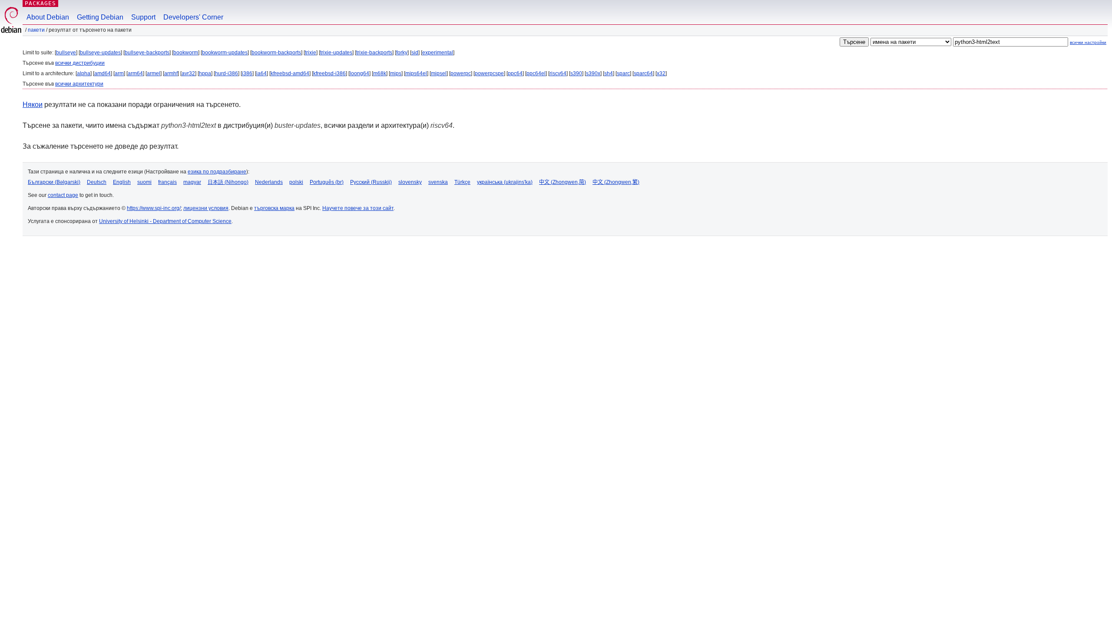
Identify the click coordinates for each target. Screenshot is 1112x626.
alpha (83, 73)
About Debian (47, 17)
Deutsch (96, 182)
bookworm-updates (225, 53)
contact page (63, 195)
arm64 (135, 73)
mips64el (416, 73)
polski (296, 182)
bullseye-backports (147, 53)
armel (153, 73)
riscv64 (557, 73)
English (122, 182)
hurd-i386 (226, 73)
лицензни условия (205, 208)
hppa (205, 73)
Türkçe (462, 182)
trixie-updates (336, 53)
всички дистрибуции (80, 63)
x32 (661, 73)
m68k (379, 73)
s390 (576, 73)
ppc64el (536, 73)
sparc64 (643, 73)
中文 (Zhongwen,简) (562, 182)
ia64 (261, 73)
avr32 (188, 73)
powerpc (460, 73)
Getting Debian (100, 17)
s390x (593, 73)
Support (143, 17)
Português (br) (327, 182)
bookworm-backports (276, 53)
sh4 (608, 73)
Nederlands (269, 182)
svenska (438, 182)
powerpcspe (489, 73)
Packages (40, 3)
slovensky (410, 182)
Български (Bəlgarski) (54, 182)
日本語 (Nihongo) (228, 182)
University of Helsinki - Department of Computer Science (165, 221)
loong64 (359, 73)
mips (395, 73)
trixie (310, 53)
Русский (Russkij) (371, 182)
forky (401, 53)
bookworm (185, 53)
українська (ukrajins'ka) (505, 182)
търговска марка (274, 208)
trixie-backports (374, 53)
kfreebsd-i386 (329, 73)
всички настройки (1088, 42)
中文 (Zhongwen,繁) (615, 182)
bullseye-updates (100, 53)
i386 (247, 73)
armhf (171, 73)
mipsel (439, 73)
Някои (33, 104)
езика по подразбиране (217, 172)
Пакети (36, 30)
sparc (623, 73)
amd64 (102, 73)
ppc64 (515, 73)
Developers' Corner (193, 17)
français (167, 182)
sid (414, 53)
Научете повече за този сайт (358, 208)
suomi (144, 182)
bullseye (66, 53)
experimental (437, 53)
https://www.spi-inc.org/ (154, 208)
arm (119, 73)
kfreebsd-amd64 (290, 73)
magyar (192, 182)
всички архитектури (79, 84)
